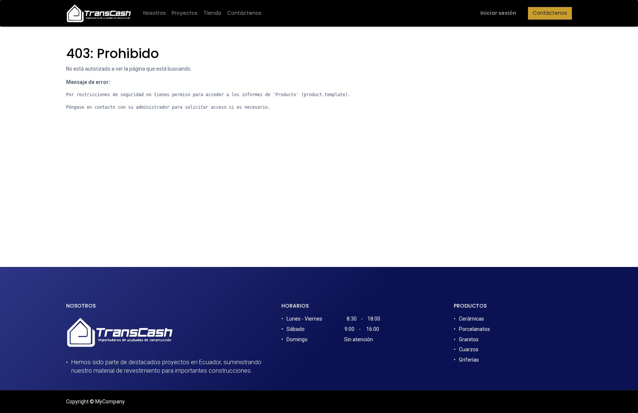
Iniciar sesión (498, 13)
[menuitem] (154, 13)
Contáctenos (550, 13)
